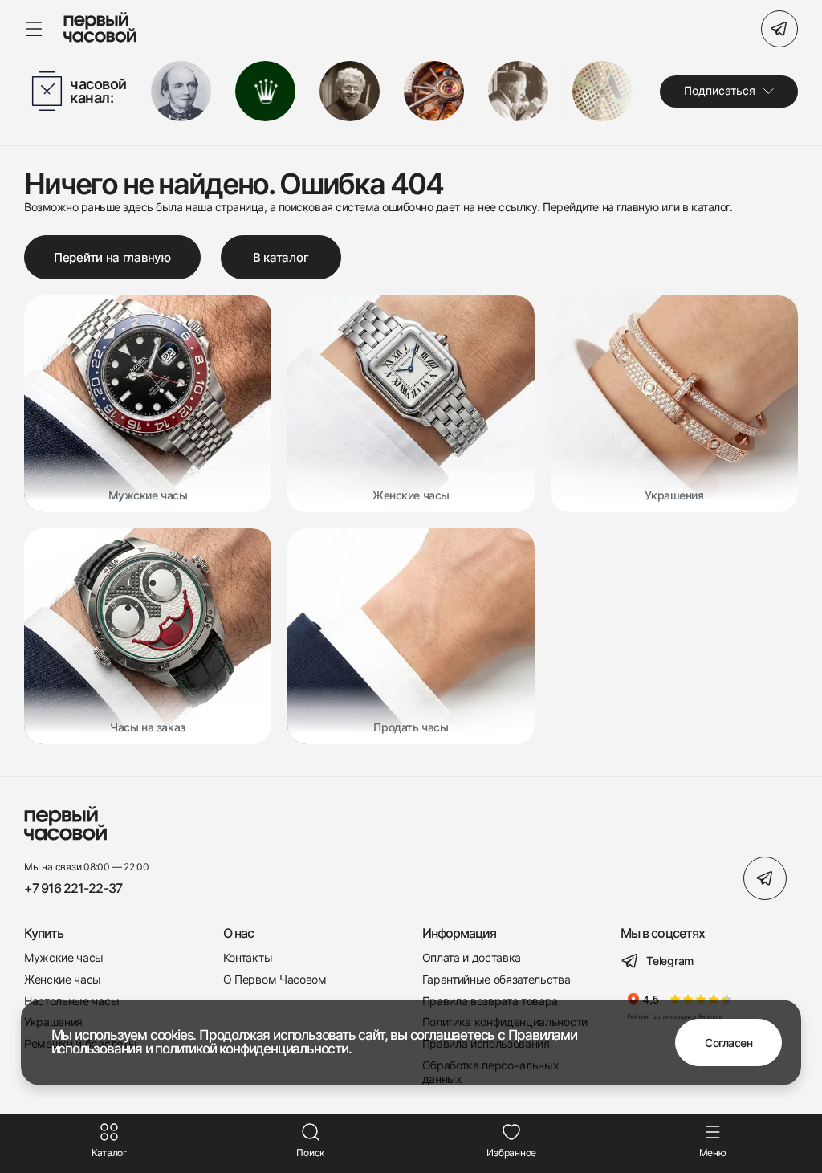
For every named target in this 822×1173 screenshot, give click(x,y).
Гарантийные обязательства (496, 979)
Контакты (247, 957)
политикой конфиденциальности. (253, 1049)
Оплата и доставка (472, 957)
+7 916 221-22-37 (73, 888)
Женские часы (62, 979)
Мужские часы (64, 957)
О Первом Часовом (275, 979)
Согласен (728, 1042)
